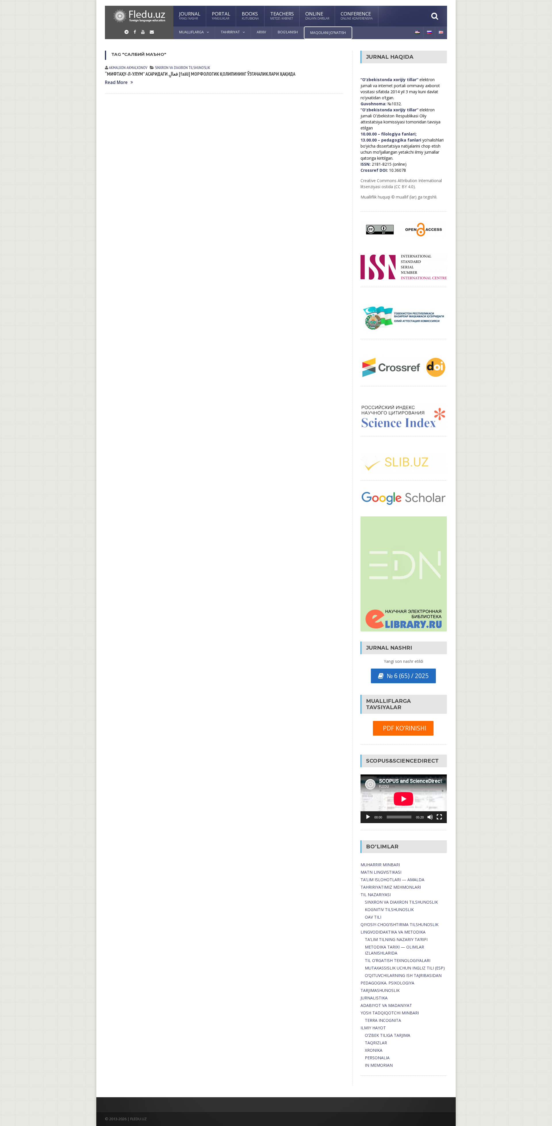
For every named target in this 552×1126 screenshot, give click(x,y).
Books (250, 15)
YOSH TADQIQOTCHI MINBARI (390, 1013)
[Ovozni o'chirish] (430, 817)
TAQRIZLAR (376, 1042)
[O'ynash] (368, 817)
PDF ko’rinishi (403, 728)
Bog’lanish (288, 32)
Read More (116, 82)
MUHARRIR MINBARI (380, 864)
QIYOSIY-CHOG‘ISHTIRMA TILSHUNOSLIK (399, 924)
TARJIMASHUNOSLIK (380, 990)
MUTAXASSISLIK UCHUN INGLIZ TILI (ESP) (405, 968)
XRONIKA (373, 1050)
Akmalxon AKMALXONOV (128, 67)
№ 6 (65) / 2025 (406, 676)
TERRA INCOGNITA (383, 1020)
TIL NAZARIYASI (376, 894)
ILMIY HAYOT (373, 1027)
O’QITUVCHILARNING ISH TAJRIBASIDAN (403, 975)
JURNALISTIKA (374, 998)
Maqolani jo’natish (328, 32)
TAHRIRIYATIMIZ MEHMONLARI (391, 887)
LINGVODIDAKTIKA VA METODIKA (393, 932)
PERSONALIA (377, 1057)
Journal (189, 15)
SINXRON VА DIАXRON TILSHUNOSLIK (182, 67)
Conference (357, 15)
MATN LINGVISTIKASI (381, 872)
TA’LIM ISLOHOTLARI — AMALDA (392, 879)
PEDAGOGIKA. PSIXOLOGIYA (387, 983)
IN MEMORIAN (379, 1065)
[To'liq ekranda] (439, 817)
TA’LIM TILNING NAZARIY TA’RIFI (396, 939)
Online (317, 15)
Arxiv (261, 32)
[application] (404, 798)
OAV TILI (373, 917)
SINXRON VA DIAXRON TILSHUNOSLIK (401, 902)
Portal (221, 15)
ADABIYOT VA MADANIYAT (386, 1005)
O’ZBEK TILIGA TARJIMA (387, 1035)
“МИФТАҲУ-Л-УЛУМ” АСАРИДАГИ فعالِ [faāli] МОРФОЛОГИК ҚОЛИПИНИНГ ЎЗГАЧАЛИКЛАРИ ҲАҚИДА (200, 74)
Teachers (282, 15)
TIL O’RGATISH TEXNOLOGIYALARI (397, 960)
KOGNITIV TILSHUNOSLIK (389, 909)
